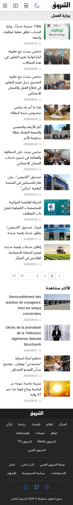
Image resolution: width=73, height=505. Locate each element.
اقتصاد (35, 424)
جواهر (54, 433)
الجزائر (63, 424)
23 (14, 276)
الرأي (9, 424)
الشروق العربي (37, 450)
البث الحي (27, 464)
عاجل (12, 464)
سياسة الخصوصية (33, 473)
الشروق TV (25, 441)
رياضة (22, 424)
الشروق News (47, 441)
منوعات (40, 433)
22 (22, 276)
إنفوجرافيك (22, 433)
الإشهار (11, 473)
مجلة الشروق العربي (52, 464)
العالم (49, 424)
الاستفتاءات (58, 473)
